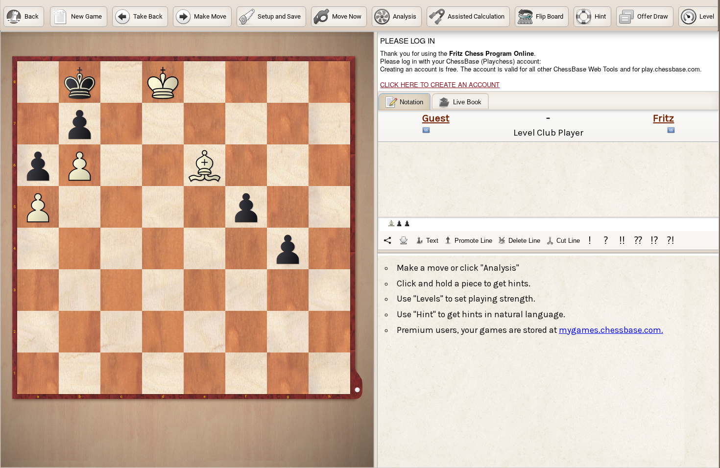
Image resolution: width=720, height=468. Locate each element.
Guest (436, 118)
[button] (23, 16)
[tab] (404, 101)
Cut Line (568, 240)
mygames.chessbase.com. (611, 330)
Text (432, 240)
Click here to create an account (440, 84)
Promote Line (473, 240)
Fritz (663, 118)
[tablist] (549, 171)
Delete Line (524, 240)
